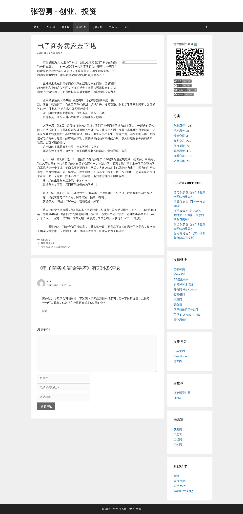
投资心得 (179, 135)
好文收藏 (50, 27)
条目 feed (180, 481)
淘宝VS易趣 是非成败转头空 (55, 246)
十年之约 (179, 351)
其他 (111, 27)
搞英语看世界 (182, 393)
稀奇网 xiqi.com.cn (186, 289)
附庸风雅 (179, 161)
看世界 (65, 27)
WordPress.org (183, 491)
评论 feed (180, 486)
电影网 (178, 299)
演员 (176, 201)
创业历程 (179, 125)
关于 (126, 27)
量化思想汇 (181, 320)
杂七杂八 (179, 141)
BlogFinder (181, 356)
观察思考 (81, 27)
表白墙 (178, 304)
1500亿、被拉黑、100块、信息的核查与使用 (189, 215)
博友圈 (178, 361)
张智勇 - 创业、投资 (63, 11)
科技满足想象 (48, 243)
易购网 (178, 429)
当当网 (178, 439)
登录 (176, 476)
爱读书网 (179, 294)
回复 (44, 311)
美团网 (178, 444)
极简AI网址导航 (183, 284)
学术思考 (179, 131)
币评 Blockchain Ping (187, 314)
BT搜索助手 (181, 279)
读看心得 (97, 27)
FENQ (177, 398)
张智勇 (178, 233)
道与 (176, 192)
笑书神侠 (179, 269)
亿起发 (178, 434)
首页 (36, 27)
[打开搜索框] (207, 27)
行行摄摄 (179, 146)
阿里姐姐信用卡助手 (186, 309)
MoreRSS (179, 274)
